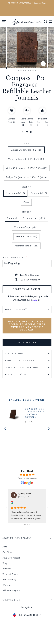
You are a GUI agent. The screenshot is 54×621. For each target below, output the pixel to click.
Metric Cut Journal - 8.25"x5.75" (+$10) (26, 168)
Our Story (7, 552)
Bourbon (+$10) (39, 193)
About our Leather (19, 360)
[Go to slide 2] (27, 524)
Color (27, 187)
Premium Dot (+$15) (26, 236)
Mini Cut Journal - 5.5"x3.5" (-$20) (26, 158)
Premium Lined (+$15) (34, 218)
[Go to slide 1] (25, 524)
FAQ (5, 546)
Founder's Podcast (11, 557)
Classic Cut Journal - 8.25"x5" (26, 149)
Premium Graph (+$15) (26, 227)
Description (13, 353)
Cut (27, 144)
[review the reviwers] (12, 503)
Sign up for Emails (17, 538)
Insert (27, 212)
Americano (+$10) (15, 193)
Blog (5, 563)
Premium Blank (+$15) (26, 245)
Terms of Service (11, 574)
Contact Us (11, 600)
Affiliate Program (11, 590)
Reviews (7, 568)
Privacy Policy (9, 579)
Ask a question (16, 374)
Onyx (26, 202)
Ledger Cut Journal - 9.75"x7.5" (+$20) (26, 177)
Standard (12, 218)
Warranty (7, 585)
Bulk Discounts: (17, 309)
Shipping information (21, 367)
